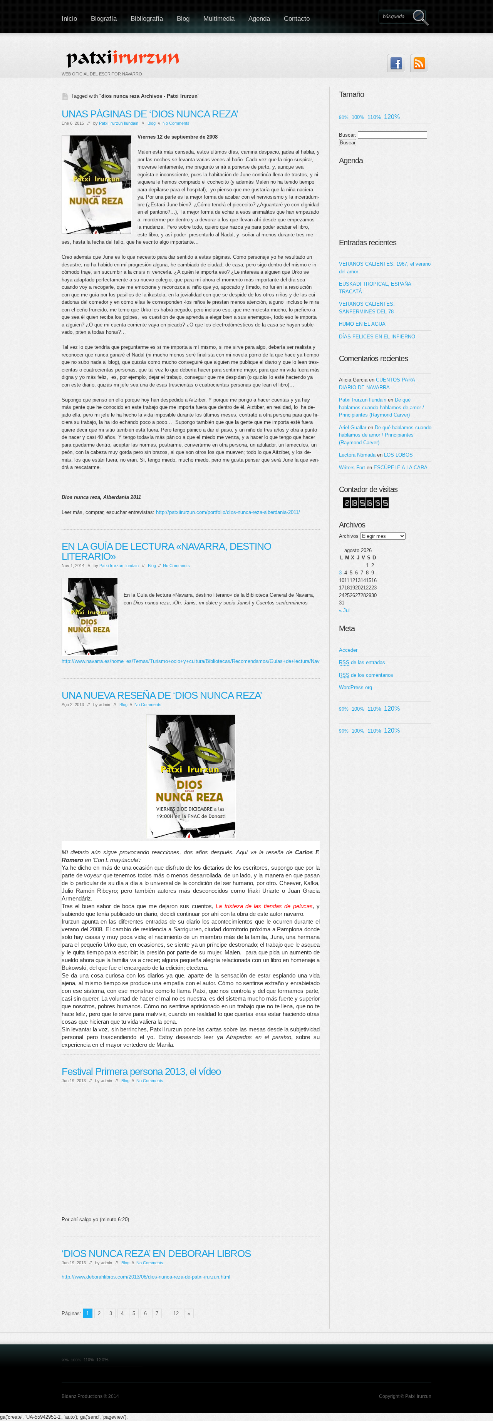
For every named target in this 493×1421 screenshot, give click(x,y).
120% (392, 117)
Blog (183, 18)
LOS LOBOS (398, 455)
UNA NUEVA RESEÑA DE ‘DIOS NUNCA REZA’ (162, 695)
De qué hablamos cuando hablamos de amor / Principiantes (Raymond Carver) (381, 407)
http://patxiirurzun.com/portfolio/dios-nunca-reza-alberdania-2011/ (227, 512)
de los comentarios (366, 675)
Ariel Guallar (352, 427)
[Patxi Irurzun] (124, 58)
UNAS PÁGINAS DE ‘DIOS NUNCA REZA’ (150, 114)
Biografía (104, 18)
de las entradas (362, 662)
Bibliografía (147, 18)
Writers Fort (352, 467)
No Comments (176, 123)
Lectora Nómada (357, 455)
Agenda (259, 18)
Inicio (69, 18)
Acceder (348, 650)
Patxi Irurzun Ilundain (118, 123)
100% (358, 117)
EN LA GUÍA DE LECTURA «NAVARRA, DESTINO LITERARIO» (166, 551)
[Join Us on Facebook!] (396, 63)
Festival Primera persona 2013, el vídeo (141, 1071)
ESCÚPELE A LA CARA (401, 467)
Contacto (297, 18)
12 (176, 1313)
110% (374, 117)
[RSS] (419, 63)
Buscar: (347, 135)
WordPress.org (355, 687)
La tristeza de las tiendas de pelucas (264, 906)
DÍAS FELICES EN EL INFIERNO (377, 337)
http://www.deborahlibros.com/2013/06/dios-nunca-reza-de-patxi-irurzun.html (146, 1277)
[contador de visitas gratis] (366, 507)
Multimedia (219, 18)
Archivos (349, 536)
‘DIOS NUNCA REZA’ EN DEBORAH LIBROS (156, 1253)
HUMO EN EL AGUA (362, 324)
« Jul (344, 610)
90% (344, 117)
